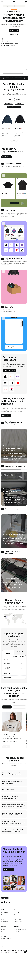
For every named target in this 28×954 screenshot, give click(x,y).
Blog (15, 914)
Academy (3, 929)
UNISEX (3, 919)
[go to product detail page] (7, 119)
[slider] (14, 9)
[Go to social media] (2, 902)
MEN (2, 914)
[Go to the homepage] (14, 1)
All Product (4, 912)
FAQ (2, 931)
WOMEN (2, 916)
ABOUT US (16, 912)
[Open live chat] (25, 951)
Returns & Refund (6, 938)
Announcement (4, 934)
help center (14, 765)
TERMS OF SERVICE (18, 921)
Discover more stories (19, 707)
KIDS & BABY (4, 921)
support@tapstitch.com (20, 929)
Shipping (3, 936)
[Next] (16, 140)
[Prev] (12, 140)
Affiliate (16, 916)
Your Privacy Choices (7, 946)
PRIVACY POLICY (18, 919)
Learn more (6, 746)
